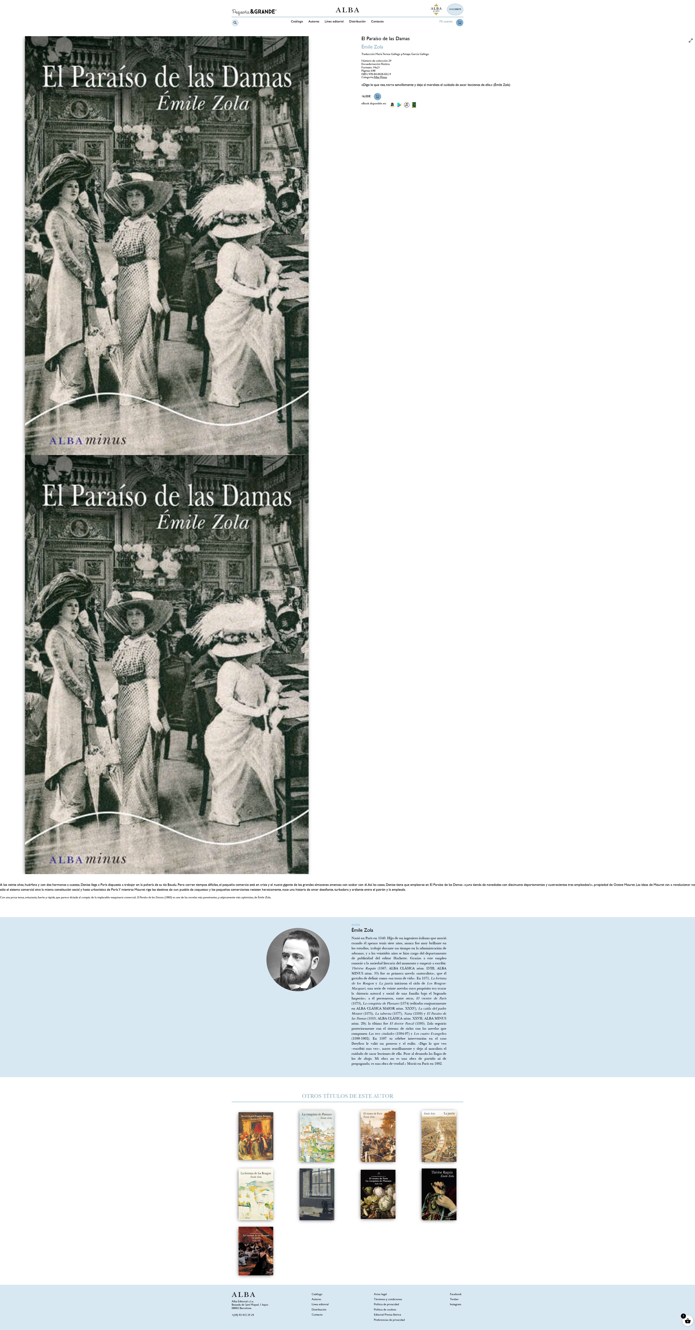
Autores (313, 21)
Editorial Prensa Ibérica (387, 1315)
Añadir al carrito (377, 96)
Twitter (454, 1299)
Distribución (357, 21)
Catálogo (297, 21)
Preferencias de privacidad (389, 1320)
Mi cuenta (445, 21)
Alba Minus (380, 77)
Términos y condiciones (388, 1299)
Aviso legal (380, 1294)
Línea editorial (334, 21)
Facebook (456, 1294)
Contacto (377, 21)
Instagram (455, 1304)
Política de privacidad (386, 1304)
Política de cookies (385, 1309)
